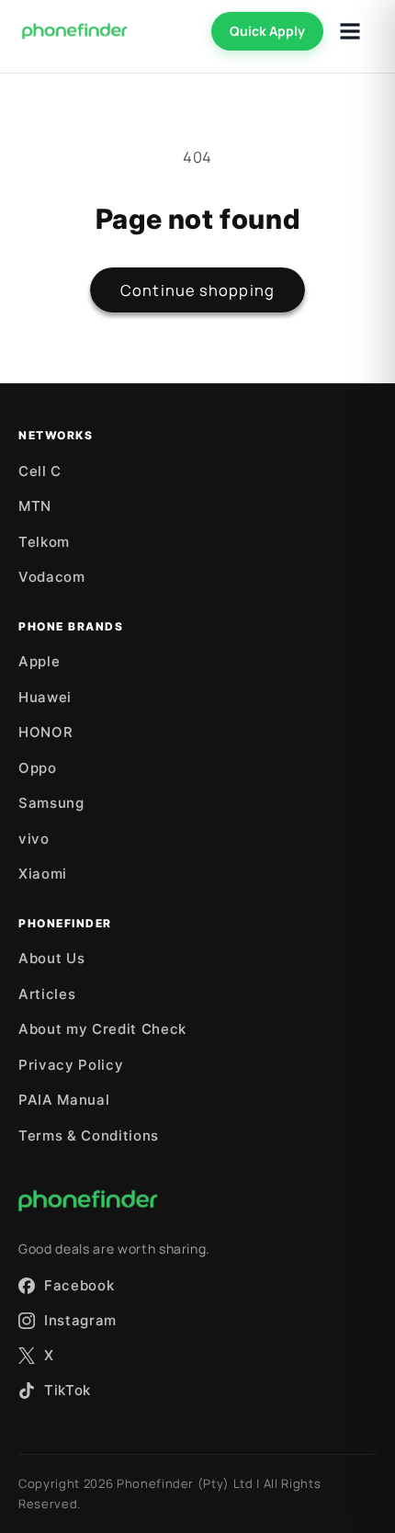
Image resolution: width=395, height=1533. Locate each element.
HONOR (45, 732)
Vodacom (51, 576)
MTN (34, 506)
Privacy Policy (70, 1064)
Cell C (40, 471)
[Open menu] (350, 31)
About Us (51, 958)
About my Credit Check (102, 1029)
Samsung (51, 803)
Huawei (45, 697)
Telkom (44, 542)
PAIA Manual (63, 1099)
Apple (39, 661)
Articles (46, 994)
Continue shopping (197, 290)
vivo (34, 838)
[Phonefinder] (75, 31)
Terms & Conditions (88, 1135)
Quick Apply (267, 31)
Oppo (37, 768)
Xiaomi (42, 873)
